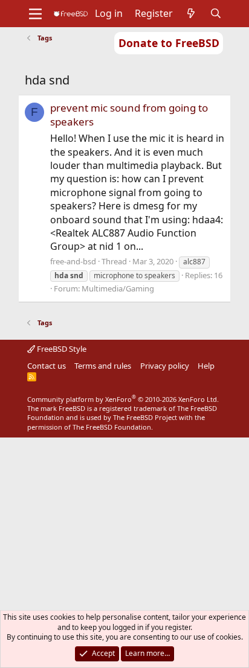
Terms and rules (102, 365)
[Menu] (35, 14)
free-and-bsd (73, 261)
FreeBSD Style (60, 348)
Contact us (46, 365)
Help (206, 365)
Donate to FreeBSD (168, 43)
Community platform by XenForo (123, 399)
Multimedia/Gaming (118, 288)
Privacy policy (164, 365)
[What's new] (191, 13)
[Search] (216, 13)
